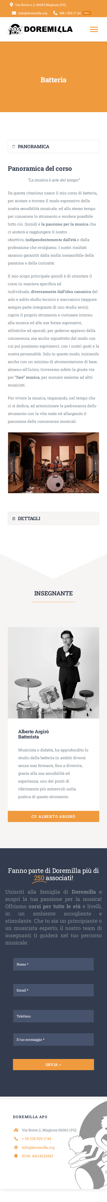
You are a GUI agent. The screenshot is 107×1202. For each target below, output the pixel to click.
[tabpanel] (53, 334)
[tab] (53, 146)
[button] (12, 463)
